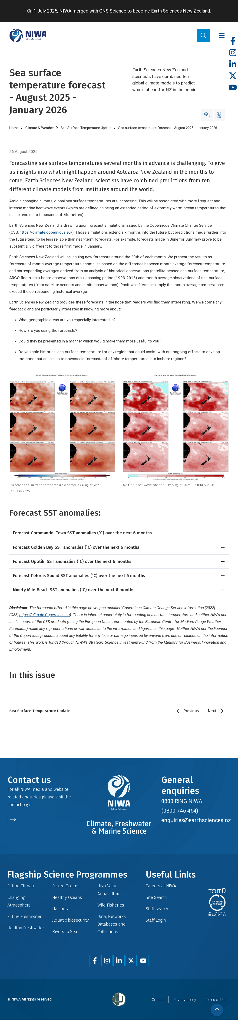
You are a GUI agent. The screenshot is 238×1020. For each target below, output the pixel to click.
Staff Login (156, 920)
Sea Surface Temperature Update (86, 128)
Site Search (156, 897)
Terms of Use (216, 999)
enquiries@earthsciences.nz (196, 820)
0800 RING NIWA (181, 801)
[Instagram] (233, 53)
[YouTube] (233, 87)
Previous (191, 710)
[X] (233, 76)
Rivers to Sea (64, 931)
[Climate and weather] (207, 115)
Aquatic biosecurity (70, 920)
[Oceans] (219, 115)
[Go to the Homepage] (27, 35)
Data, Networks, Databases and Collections (112, 924)
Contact (158, 999)
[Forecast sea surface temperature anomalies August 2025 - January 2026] (62, 427)
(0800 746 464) (179, 810)
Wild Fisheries (110, 905)
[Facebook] (233, 41)
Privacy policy (184, 999)
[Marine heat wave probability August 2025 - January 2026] (176, 427)
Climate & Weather (39, 128)
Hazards (60, 908)
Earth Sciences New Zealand (180, 11)
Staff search (157, 908)
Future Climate (21, 885)
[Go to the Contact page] (13, 819)
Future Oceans (65, 885)
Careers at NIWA (161, 885)
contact (14, 804)
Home (14, 128)
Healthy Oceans (67, 897)
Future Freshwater (24, 916)
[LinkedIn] (233, 64)
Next (212, 710)
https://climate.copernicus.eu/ (46, 232)
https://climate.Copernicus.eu (44, 614)
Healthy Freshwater (25, 927)
